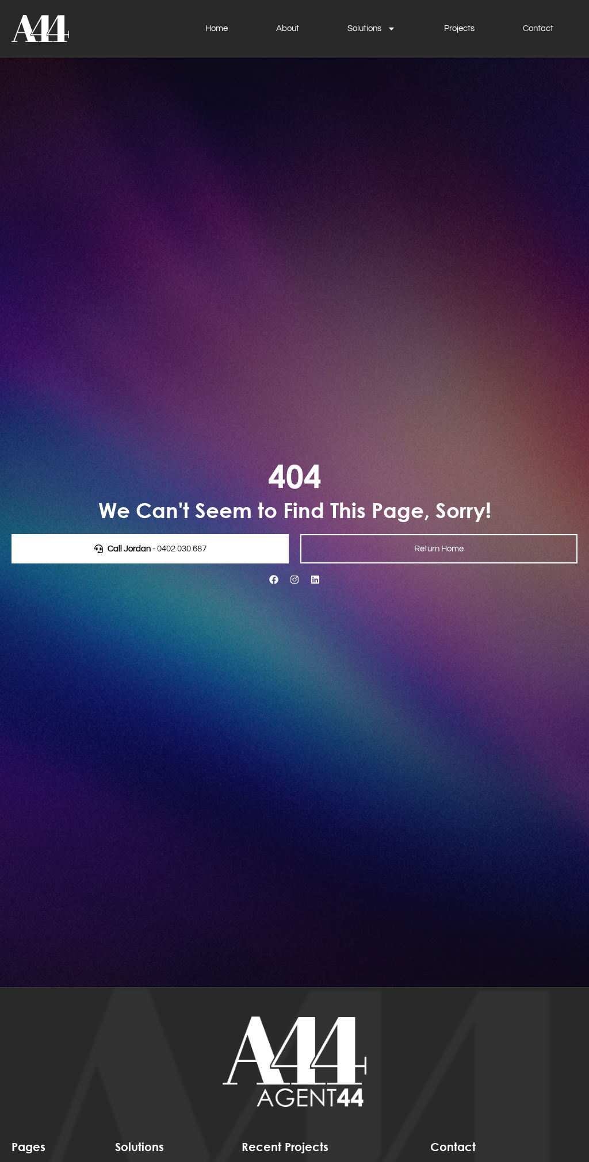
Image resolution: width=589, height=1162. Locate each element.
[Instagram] (294, 579)
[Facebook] (273, 579)
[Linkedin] (315, 579)
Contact (538, 28)
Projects (459, 28)
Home (216, 28)
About (287, 28)
